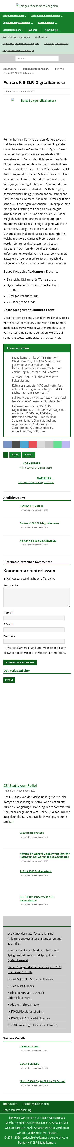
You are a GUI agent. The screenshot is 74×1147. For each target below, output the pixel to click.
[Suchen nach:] (37, 58)
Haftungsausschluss (36, 1104)
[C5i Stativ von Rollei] (37, 729)
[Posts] (14, 921)
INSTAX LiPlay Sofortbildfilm (25, 1011)
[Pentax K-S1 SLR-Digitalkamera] (10, 545)
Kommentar (11, 585)
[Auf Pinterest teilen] (32, 444)
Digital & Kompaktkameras (16, 22)
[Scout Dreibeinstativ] (10, 838)
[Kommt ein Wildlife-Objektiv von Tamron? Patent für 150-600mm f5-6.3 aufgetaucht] (10, 857)
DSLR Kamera (41, 37)
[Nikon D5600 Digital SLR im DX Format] (10, 1085)
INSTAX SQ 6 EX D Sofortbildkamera (30, 979)
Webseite (9, 636)
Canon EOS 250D (29, 1046)
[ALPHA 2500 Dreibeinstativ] (10, 879)
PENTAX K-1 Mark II (31, 505)
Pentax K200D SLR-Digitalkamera (39, 523)
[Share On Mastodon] (66, 444)
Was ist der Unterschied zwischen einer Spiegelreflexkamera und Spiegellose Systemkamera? (33, 955)
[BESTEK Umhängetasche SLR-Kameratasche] (10, 902)
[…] (11, 822)
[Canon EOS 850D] (10, 1067)
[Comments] (59, 921)
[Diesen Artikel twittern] (16, 444)
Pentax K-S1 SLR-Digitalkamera (38, 540)
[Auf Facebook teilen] (7, 444)
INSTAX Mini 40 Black (21, 986)
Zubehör (33, 29)
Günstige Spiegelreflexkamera (16, 37)
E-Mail (7, 624)
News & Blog (51, 29)
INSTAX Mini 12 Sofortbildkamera (29, 1018)
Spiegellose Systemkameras (45, 15)
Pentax (28, 454)
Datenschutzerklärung (17, 1110)
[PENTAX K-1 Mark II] (10, 509)
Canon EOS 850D (29, 1063)
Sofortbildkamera (12, 29)
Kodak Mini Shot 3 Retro (23, 1004)
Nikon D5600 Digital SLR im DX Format (42, 1081)
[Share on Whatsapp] (57, 444)
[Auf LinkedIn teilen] (24, 444)
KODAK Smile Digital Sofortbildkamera (32, 1025)
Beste (15, 454)
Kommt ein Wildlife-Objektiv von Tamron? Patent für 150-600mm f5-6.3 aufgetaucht (45, 855)
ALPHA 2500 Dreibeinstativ (36, 871)
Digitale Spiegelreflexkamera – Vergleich (21, 43)
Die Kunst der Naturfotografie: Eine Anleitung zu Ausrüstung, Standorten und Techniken (35, 938)
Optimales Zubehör (16, 671)
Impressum (10, 1104)
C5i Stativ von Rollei (20, 785)
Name (7, 613)
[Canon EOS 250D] (10, 1050)
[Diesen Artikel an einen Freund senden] (41, 444)
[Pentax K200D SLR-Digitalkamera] (10, 527)
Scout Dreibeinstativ (32, 832)
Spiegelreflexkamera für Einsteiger (18, 50)
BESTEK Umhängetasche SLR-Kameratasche (37, 898)
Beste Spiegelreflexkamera (56, 43)
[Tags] (37, 921)
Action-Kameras (46, 22)
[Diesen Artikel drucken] (49, 444)
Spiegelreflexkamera (13, 15)
